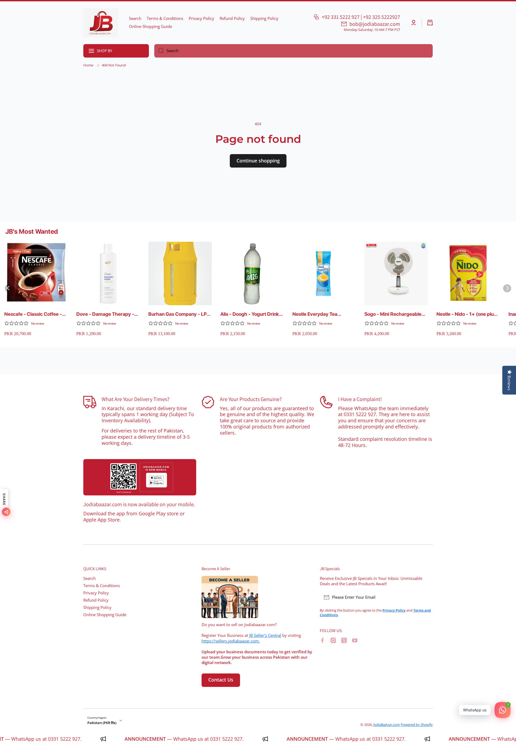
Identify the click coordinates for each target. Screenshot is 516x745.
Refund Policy (96, 600)
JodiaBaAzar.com (386, 724)
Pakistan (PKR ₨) (101, 722)
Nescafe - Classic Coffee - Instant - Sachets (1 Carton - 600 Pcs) (35, 314)
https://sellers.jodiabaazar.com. (231, 641)
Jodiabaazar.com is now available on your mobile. (139, 504)
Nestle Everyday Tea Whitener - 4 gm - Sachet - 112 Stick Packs (322, 314)
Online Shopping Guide (104, 615)
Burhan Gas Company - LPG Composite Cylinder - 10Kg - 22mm (179, 314)
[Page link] (139, 477)
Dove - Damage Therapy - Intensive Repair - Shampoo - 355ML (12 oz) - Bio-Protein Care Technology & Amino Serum (106, 314)
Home (88, 65)
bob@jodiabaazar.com (374, 23)
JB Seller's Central (265, 635)
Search (89, 578)
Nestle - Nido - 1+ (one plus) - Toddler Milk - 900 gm (467, 314)
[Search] (159, 51)
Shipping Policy (97, 607)
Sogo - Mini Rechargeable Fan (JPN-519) (392, 314)
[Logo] (100, 22)
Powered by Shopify (417, 724)
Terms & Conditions (101, 585)
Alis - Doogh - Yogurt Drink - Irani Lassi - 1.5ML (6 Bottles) (251, 314)
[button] (430, 22)
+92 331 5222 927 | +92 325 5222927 (361, 16)
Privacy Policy (96, 593)
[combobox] (293, 51)
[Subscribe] (426, 597)
